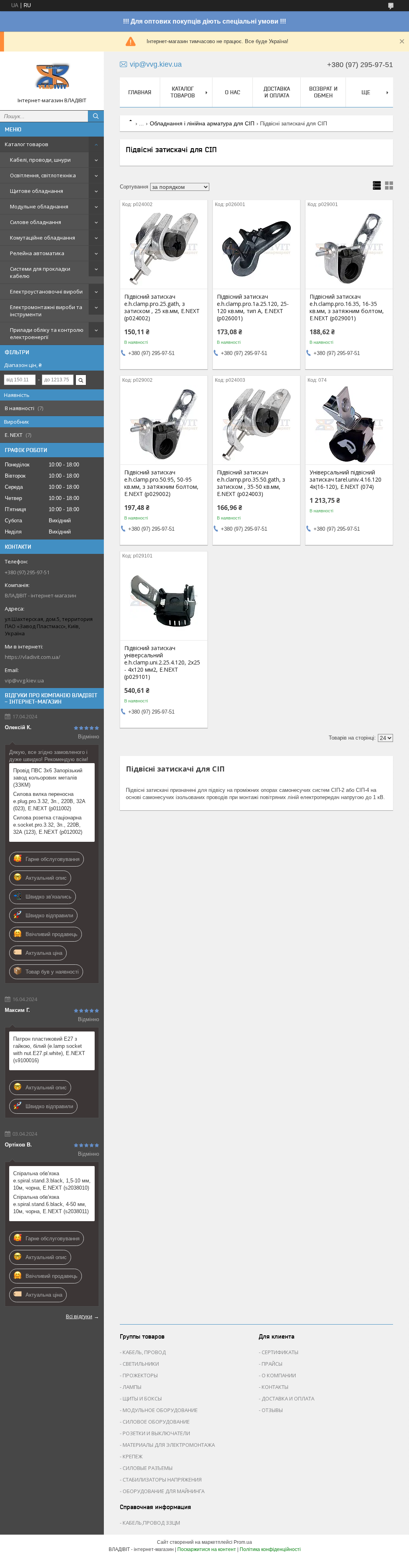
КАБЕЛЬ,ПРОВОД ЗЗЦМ (151, 1522)
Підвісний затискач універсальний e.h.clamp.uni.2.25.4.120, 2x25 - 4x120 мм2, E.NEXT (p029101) (162, 662)
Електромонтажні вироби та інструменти (46, 310)
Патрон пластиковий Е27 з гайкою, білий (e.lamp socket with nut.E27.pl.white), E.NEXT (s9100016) (49, 1049)
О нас (232, 92)
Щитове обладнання (36, 190)
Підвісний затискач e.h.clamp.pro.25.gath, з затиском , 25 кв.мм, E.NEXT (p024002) (162, 307)
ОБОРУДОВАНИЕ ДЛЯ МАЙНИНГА (163, 1491)
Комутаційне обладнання (42, 237)
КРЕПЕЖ (133, 1456)
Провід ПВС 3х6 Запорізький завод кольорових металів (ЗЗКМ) (47, 778)
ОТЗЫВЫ (272, 1410)
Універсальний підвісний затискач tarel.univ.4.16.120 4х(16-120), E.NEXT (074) (345, 479)
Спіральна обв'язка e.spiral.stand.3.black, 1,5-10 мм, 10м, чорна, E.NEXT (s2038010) (52, 1180)
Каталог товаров (26, 144)
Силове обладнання (35, 222)
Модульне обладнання (39, 206)
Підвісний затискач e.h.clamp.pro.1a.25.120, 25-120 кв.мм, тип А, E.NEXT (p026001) (253, 307)
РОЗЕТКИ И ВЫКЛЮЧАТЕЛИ (156, 1433)
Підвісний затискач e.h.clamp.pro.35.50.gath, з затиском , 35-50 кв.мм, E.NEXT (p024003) (251, 483)
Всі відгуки (79, 1316)
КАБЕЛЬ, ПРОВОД (144, 1352)
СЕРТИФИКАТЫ (280, 1352)
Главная (139, 92)
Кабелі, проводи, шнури (40, 159)
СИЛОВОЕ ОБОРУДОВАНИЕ (156, 1421)
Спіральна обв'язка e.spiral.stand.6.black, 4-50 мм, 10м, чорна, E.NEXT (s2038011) (51, 1204)
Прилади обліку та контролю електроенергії (46, 333)
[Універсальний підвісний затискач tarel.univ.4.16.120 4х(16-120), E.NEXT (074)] (349, 424)
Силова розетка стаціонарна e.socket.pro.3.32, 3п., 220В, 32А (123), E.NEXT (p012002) (47, 825)
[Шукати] (96, 116)
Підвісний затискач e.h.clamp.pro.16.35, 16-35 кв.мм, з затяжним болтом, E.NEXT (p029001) (347, 307)
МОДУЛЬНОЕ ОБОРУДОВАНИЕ (160, 1410)
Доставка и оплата (277, 92)
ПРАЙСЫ (272, 1363)
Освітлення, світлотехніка (43, 175)
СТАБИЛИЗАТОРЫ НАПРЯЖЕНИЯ (162, 1479)
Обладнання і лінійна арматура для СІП (202, 123)
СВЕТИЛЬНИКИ (141, 1363)
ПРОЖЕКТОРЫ (140, 1375)
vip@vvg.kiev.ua (24, 680)
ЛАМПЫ (132, 1386)
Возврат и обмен (323, 92)
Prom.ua (243, 1542)
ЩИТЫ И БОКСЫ (142, 1398)
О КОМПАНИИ (279, 1375)
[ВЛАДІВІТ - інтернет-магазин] (52, 77)
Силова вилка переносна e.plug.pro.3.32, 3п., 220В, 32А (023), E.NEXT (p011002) (49, 801)
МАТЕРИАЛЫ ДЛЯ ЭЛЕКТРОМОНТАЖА (169, 1444)
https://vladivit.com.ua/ (32, 656)
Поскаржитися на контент (206, 1549)
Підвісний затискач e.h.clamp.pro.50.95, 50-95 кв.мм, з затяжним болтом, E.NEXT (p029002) (161, 483)
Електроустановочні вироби (46, 291)
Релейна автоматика (37, 253)
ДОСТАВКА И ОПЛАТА (288, 1398)
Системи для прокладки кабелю (40, 272)
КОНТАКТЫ (275, 1386)
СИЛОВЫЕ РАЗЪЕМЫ (148, 1468)
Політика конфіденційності (270, 1549)
